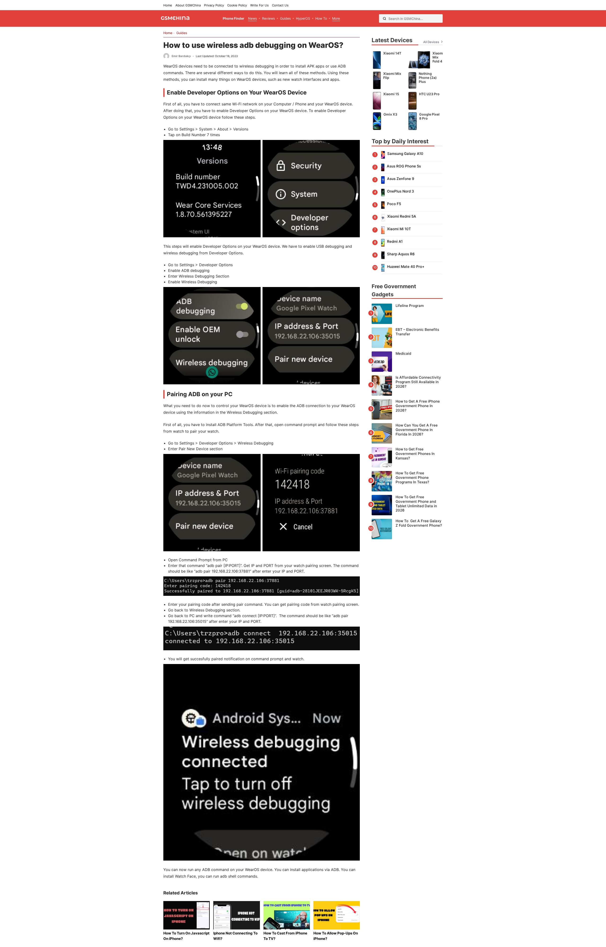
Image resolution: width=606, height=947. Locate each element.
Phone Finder (233, 18)
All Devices (431, 42)
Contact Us (280, 5)
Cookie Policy (237, 5)
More (336, 18)
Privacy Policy (214, 5)
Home (167, 5)
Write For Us (259, 5)
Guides (285, 18)
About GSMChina (188, 5)
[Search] (384, 18)
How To (321, 18)
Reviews (268, 18)
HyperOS (303, 18)
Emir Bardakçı (181, 56)
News (252, 18)
